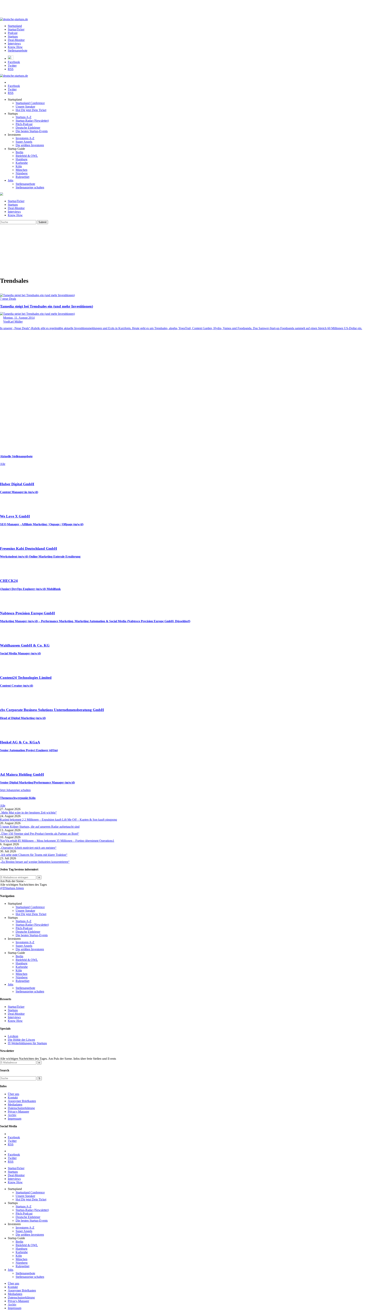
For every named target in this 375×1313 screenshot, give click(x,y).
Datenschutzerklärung (21, 1108)
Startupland (15, 26)
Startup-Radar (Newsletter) (32, 120)
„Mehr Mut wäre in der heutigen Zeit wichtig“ (28, 812)
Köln (19, 166)
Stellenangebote (17, 50)
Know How (15, 47)
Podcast (12, 33)
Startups (13, 36)
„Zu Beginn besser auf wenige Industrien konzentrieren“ (35, 861)
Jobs (10, 180)
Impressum (14, 1118)
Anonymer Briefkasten (22, 1101)
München (21, 169)
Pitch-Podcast (24, 124)
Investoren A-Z (25, 138)
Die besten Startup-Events (32, 131)
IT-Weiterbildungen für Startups (27, 1043)
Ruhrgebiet (22, 177)
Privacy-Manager (18, 1111)
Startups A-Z (23, 117)
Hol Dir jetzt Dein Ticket (31, 110)
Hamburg (21, 159)
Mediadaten (15, 1104)
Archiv (12, 1115)
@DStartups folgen (12, 888)
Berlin (19, 152)
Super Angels (24, 141)
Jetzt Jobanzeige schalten (15, 790)
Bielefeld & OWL (27, 155)
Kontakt (13, 1097)
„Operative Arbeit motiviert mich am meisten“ (28, 847)
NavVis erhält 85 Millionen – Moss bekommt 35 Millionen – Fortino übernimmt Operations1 (57, 840)
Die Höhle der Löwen (21, 1039)
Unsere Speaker (25, 106)
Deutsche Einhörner (28, 127)
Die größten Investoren (30, 145)
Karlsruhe (22, 162)
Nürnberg (22, 173)
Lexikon (13, 1036)
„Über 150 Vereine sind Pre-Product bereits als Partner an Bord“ (39, 833)
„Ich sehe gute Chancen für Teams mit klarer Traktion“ (33, 854)
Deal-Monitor (16, 40)
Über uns (13, 1094)
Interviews (14, 43)
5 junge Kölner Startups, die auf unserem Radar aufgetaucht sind (39, 826)
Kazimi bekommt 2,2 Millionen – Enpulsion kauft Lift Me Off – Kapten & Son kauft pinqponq (58, 819)
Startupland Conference (30, 103)
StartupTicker (16, 29)
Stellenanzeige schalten (30, 187)
